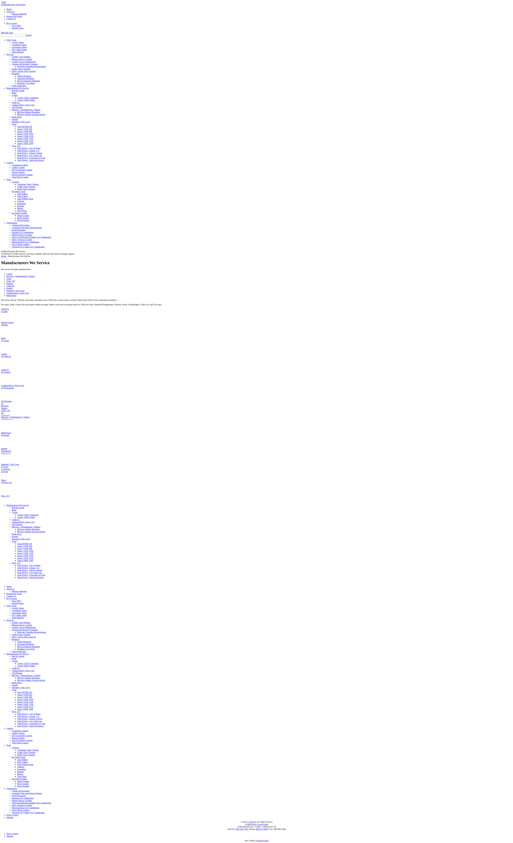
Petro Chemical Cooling (22, 240)
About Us (10, 11)
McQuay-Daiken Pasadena (28, 112)
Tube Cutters (22, 196)
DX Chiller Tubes (19, 50)
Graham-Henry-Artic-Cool (23, 105)
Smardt (15, 119)
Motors (20, 208)
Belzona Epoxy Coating (22, 59)
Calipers (20, 201)
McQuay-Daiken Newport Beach (31, 114)
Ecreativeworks (262, 841)
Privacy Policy (12, 815)
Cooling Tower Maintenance (24, 62)
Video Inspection (19, 86)
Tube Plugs (22, 211)
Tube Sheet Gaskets (20, 177)
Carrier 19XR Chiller (26, 100)
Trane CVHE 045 (24, 129)
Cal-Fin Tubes (18, 42)
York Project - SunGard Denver (30, 160)
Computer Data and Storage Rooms (27, 227)
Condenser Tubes (19, 45)
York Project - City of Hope (28, 148)
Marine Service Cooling (22, 235)
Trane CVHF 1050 (25, 134)
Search (29, 35)
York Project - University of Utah (31, 158)
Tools (8, 179)
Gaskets (9, 163)
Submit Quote (18, 28)
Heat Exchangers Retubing (28, 81)
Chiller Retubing (24, 76)
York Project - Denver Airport (29, 153)
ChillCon (16, 102)
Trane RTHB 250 (24, 126)
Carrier (15, 95)
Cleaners (15, 182)
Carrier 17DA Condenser (27, 98)
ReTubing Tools (18, 191)
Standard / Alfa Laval (21, 122)
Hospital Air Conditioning (23, 232)
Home (9, 9)
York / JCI (16, 146)
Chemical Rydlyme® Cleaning (25, 64)
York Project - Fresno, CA (28, 151)
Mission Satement (19, 14)
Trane (14, 124)
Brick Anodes (23, 218)
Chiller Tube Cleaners (26, 187)
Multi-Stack (17, 117)
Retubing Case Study (26, 83)
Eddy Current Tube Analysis (24, 71)
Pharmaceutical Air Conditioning (25, 242)
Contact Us (11, 19)
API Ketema (17, 107)
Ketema (9, 283)
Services (9, 54)
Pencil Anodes (23, 220)
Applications (11, 223)
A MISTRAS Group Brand (256, 824)
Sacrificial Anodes (19, 213)
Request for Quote (14, 16)
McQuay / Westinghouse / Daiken (26, 110)
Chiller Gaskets (18, 167)
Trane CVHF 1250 (25, 138)
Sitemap (9, 817)
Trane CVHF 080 (24, 131)
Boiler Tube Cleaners (26, 189)
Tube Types (11, 40)
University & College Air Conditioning (28, 247)
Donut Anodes (23, 215)
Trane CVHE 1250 (25, 136)
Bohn (14, 93)
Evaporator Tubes (19, 47)
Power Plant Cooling (20, 244)
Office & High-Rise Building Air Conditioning (31, 237)
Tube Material (18, 52)
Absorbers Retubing (25, 78)
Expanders (21, 203)
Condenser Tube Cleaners (28, 184)
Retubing (16, 74)
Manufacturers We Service (17, 88)
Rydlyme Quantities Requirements (31, 66)
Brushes (20, 206)
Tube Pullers (22, 194)
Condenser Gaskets (20, 165)
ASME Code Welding (21, 57)
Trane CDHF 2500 (25, 143)
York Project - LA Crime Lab (29, 155)
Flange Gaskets (18, 172)
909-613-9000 (262, 829)
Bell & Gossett (18, 90)
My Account (11, 23)
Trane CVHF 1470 (25, 141)
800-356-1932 (7, 33)
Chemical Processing (20, 225)
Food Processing (19, 230)
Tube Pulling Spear (25, 199)
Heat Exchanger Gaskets (22, 175)
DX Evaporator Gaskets (22, 170)
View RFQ (16, 26)
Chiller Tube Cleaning (21, 69)
